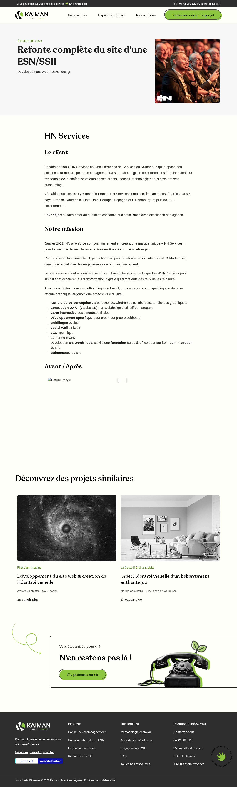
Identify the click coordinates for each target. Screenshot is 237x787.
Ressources (146, 15)
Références (77, 15)
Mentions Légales (71, 780)
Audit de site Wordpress (136, 740)
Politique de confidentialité (99, 780)
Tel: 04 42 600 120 (185, 3)
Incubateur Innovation (82, 748)
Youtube (48, 752)
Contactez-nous (183, 732)
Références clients (80, 756)
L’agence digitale (112, 15)
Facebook (21, 752)
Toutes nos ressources (135, 764)
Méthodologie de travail (136, 732)
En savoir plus (78, 3)
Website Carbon (50, 761)
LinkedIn (35, 752)
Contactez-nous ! (209, 3)
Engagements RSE (133, 748)
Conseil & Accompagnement (86, 732)
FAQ (124, 756)
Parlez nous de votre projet (193, 15)
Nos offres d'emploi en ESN (86, 740)
